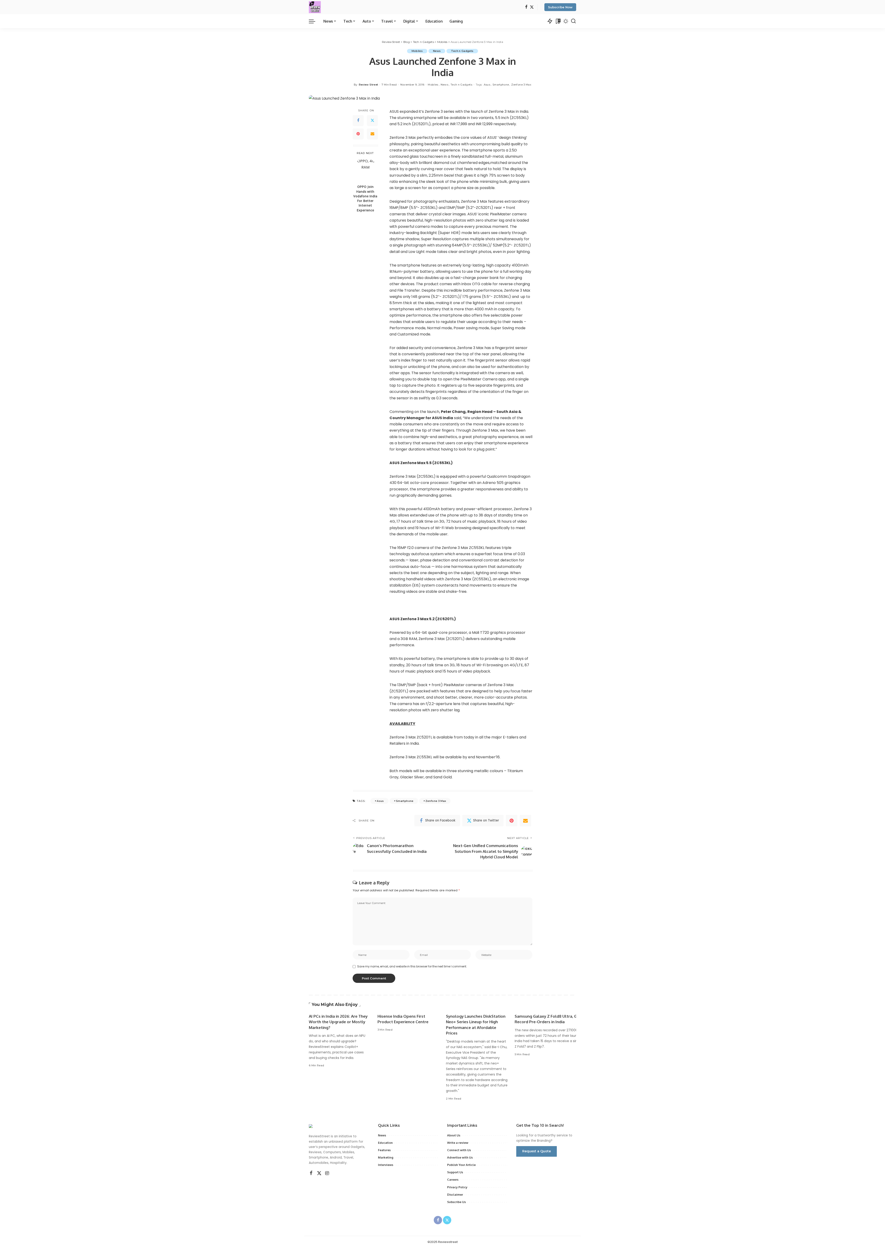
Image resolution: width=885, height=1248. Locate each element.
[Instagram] (327, 1173)
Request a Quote (536, 1151)
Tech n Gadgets (462, 51)
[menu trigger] (314, 21)
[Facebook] (526, 7)
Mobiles (417, 51)
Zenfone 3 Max (521, 84)
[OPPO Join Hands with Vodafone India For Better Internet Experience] (365, 170)
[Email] (372, 133)
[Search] (573, 21)
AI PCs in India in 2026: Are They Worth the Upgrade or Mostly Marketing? (338, 1022)
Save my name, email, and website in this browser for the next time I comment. (412, 966)
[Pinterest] (358, 133)
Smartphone (501, 84)
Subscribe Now (560, 7)
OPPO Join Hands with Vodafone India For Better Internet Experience (365, 198)
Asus (487, 84)
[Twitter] (532, 7)
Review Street (368, 84)
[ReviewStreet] (315, 7)
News (437, 51)
